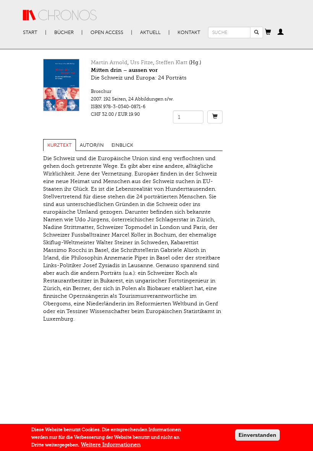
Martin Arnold (109, 62)
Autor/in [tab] (92, 145)
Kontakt (188, 32)
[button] (268, 32)
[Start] (60, 15)
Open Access (106, 32)
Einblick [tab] (122, 145)
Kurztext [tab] (59, 145)
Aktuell (150, 32)
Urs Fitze (141, 62)
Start (30, 32)
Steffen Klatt (171, 62)
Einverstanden (257, 435)
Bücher (64, 32)
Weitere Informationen (110, 445)
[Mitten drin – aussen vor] (61, 85)
